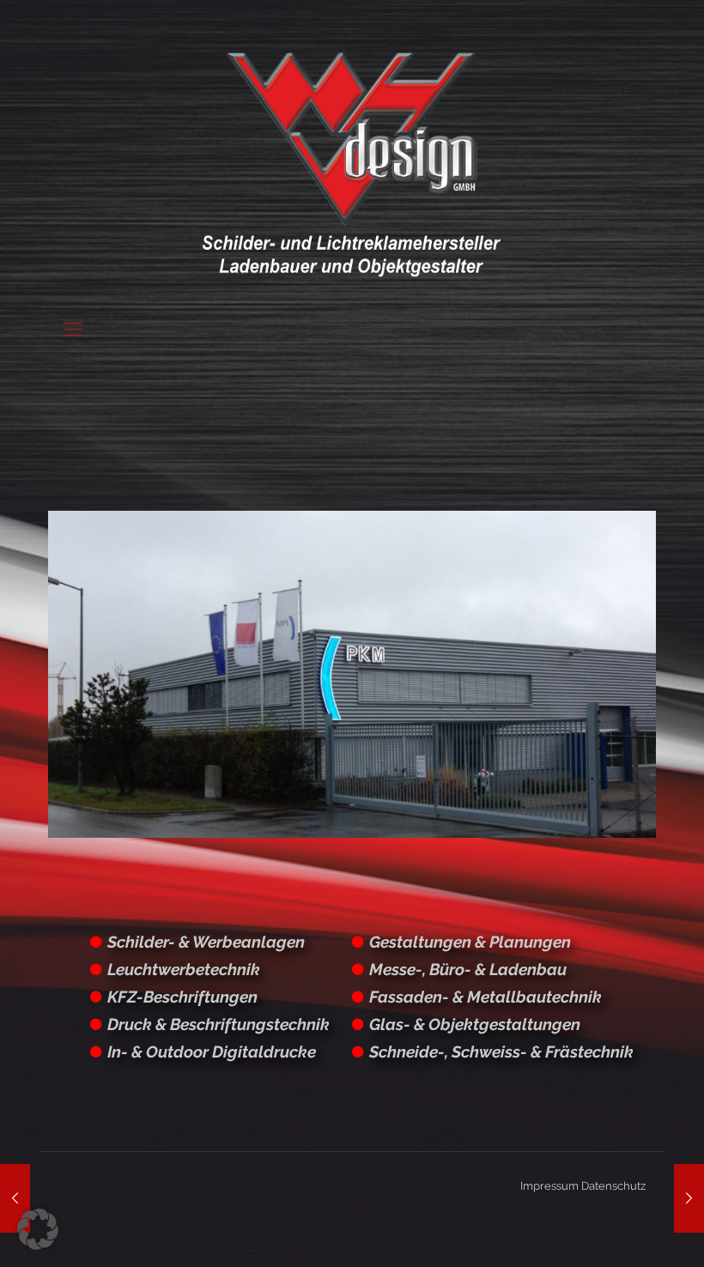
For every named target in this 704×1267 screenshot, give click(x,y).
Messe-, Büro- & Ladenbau (468, 969)
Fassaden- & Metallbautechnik (485, 996)
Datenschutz (613, 1185)
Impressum (549, 1185)
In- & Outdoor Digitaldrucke (211, 1051)
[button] (38, 1229)
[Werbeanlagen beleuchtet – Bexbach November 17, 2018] (689, 1198)
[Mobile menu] (73, 328)
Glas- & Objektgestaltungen (474, 1024)
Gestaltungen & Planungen (470, 941)
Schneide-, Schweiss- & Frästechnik (501, 1051)
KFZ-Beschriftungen (182, 996)
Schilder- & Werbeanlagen (206, 941)
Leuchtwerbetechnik (183, 969)
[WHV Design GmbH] (351, 163)
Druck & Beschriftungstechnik (218, 1024)
